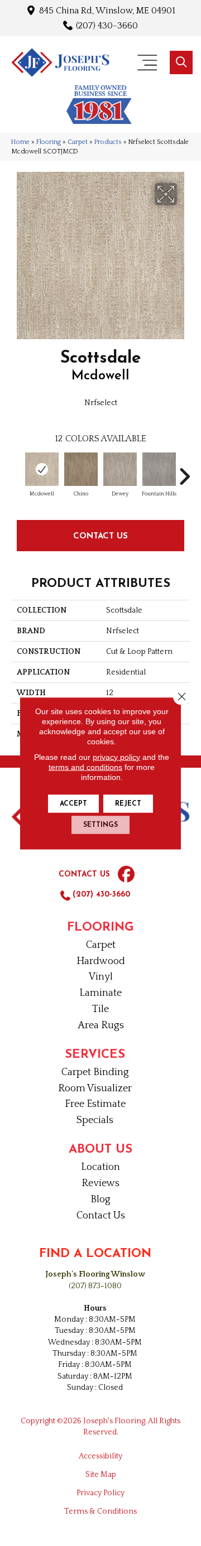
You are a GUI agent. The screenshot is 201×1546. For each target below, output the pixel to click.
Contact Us (100, 535)
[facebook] (126, 875)
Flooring (48, 142)
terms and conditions (85, 766)
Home (20, 142)
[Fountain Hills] (159, 469)
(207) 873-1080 (95, 1286)
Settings (100, 824)
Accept (73, 803)
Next (184, 470)
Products (108, 142)
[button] (181, 62)
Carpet (78, 142)
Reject (128, 803)
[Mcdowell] (41, 469)
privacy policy (116, 756)
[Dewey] (120, 469)
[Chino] (80, 469)
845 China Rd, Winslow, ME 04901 (107, 10)
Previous (16, 470)
